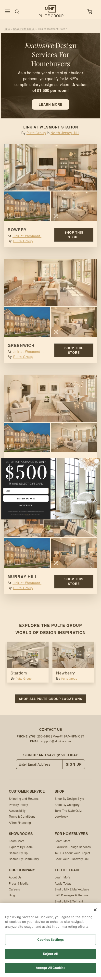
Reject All (50, 954)
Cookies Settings (50, 939)
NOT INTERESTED (26, 505)
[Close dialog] (96, 461)
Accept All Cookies (50, 968)
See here (27, 514)
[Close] (95, 909)
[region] (50, 940)
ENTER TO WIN (26, 498)
